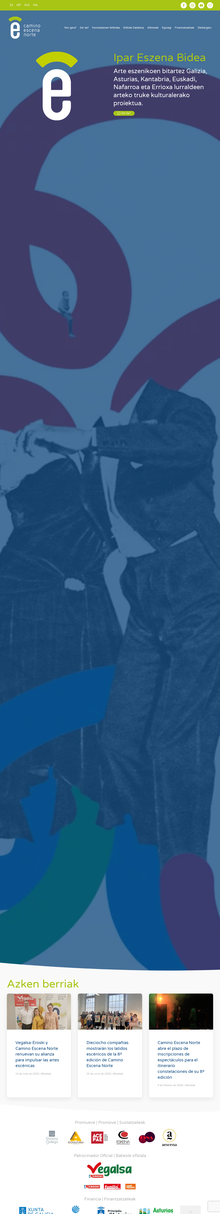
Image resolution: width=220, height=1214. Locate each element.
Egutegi (166, 27)
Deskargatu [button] (204, 27)
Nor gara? (70, 27)
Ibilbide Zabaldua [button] (133, 27)
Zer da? (84, 27)
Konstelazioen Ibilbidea (106, 27)
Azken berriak (43, 984)
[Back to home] (24, 27)
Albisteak (152, 27)
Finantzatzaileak (184, 27)
